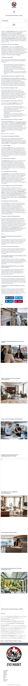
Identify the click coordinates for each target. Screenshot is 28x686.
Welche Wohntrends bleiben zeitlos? (9, 532)
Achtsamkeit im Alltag (11, 616)
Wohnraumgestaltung (16, 638)
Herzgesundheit (16, 626)
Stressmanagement (20, 635)
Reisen (2, 640)
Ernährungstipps (4, 623)
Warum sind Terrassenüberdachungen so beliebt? (12, 609)
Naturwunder (21, 631)
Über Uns (5, 679)
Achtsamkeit (3, 616)
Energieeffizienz (5, 619)
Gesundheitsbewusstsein (14, 625)
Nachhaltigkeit (5, 631)
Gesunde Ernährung (15, 623)
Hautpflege (3, 626)
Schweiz (22, 632)
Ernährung (21, 621)
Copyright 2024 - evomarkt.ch (14, 684)
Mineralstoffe (8, 629)
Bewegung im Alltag (22, 616)
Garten (4, 673)
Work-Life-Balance (23, 638)
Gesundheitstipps (22, 625)
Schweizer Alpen (4, 633)
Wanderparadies (4, 638)
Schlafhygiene (12, 632)
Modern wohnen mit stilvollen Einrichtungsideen (12, 418)
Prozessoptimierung (5, 632)
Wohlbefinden (9, 638)
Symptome (3, 637)
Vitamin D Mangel (12, 637)
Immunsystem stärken (7, 628)
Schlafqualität (18, 632)
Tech (4, 678)
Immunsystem (23, 626)
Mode (4, 675)
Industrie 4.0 (18, 628)
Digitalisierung (4, 617)
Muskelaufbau (13, 629)
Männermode (18, 629)
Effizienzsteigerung (12, 618)
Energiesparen (12, 619)
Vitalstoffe (7, 637)
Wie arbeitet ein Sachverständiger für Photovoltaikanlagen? (9, 492)
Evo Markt (5, 670)
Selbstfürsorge (12, 633)
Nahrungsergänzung (13, 631)
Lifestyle (5, 674)
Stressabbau (19, 633)
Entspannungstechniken (9, 621)
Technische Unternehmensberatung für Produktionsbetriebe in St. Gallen (9, 455)
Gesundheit (5, 625)
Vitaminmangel (19, 637)
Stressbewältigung (8, 636)
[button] (14, 12)
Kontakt (5, 680)
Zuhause (5, 671)
